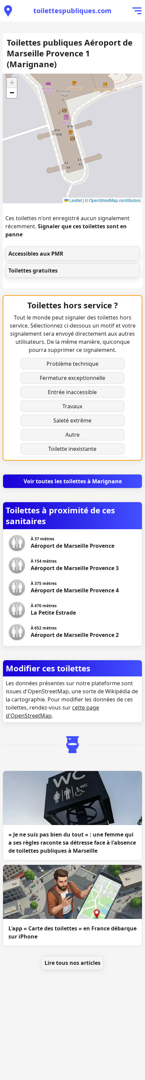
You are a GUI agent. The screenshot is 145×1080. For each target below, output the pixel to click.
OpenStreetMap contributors (115, 200)
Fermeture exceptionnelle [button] (72, 378)
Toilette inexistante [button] (72, 449)
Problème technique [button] (72, 363)
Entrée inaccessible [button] (72, 392)
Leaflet (75, 200)
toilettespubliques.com (72, 10)
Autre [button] (72, 434)
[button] (12, 83)
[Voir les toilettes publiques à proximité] (8, 11)
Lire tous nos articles (72, 963)
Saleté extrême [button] (72, 420)
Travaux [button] (72, 406)
